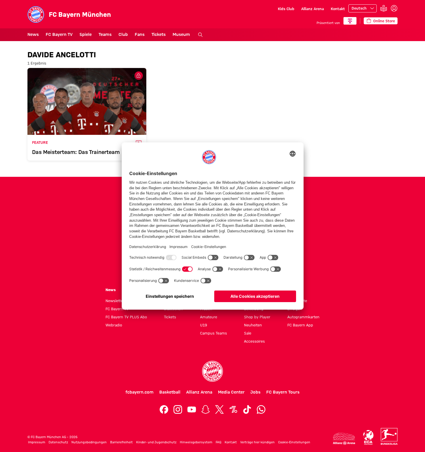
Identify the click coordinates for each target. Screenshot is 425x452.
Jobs (255, 392)
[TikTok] (247, 409)
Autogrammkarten (303, 317)
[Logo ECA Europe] (368, 437)
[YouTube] (191, 409)
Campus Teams (213, 333)
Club (123, 34)
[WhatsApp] (261, 409)
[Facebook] (164, 409)
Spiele (86, 34)
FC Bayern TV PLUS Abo (126, 317)
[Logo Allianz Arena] (344, 439)
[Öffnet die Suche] (200, 34)
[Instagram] (177, 409)
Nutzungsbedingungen (89, 442)
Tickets (158, 34)
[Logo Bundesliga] (389, 436)
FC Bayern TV (59, 34)
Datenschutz (58, 442)
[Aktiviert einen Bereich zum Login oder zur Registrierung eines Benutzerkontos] (394, 8)
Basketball (169, 392)
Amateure (208, 317)
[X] (219, 409)
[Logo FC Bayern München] (212, 371)
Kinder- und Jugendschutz (156, 442)
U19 (203, 325)
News (33, 34)
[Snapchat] (205, 409)
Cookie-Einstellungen (294, 442)
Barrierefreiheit (121, 442)
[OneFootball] (233, 409)
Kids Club (286, 9)
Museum (181, 34)
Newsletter (115, 301)
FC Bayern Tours (283, 392)
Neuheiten (253, 325)
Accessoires (254, 341)
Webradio (114, 325)
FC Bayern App (300, 325)
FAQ (218, 442)
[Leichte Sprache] (383, 8)
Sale (247, 333)
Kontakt (338, 9)
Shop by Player (257, 317)
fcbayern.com (139, 392)
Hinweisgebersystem (196, 442)
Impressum (36, 442)
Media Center (231, 392)
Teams (105, 34)
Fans (140, 34)
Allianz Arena (312, 9)
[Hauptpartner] (349, 21)
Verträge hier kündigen (257, 442)
